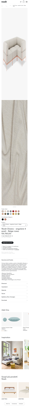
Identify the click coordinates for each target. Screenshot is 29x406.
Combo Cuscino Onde (7, 327)
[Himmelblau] (11, 214)
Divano (6, 6)
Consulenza (14, 403)
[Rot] (13, 211)
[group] (9, 391)
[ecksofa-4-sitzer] (3, 219)
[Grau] (11, 211)
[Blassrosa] (18, 211)
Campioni (21, 403)
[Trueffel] (5, 214)
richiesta (17, 249)
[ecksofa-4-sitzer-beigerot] (5, 219)
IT (20, 2)
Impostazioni (5, 286)
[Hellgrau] (8, 211)
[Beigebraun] (3, 214)
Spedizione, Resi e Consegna (8, 297)
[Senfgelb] (13, 214)
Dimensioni (4, 283)
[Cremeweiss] (5, 211)
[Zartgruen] (16, 214)
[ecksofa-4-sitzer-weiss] (8, 219)
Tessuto (3, 293)
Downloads (4, 300)
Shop (10, 5)
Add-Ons (8, 403)
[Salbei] (18, 214)
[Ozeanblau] (8, 214)
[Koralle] (16, 211)
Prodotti (2, 6)
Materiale (4, 290)
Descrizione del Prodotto (7, 260)
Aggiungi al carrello (7, 242)
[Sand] (3, 211)
